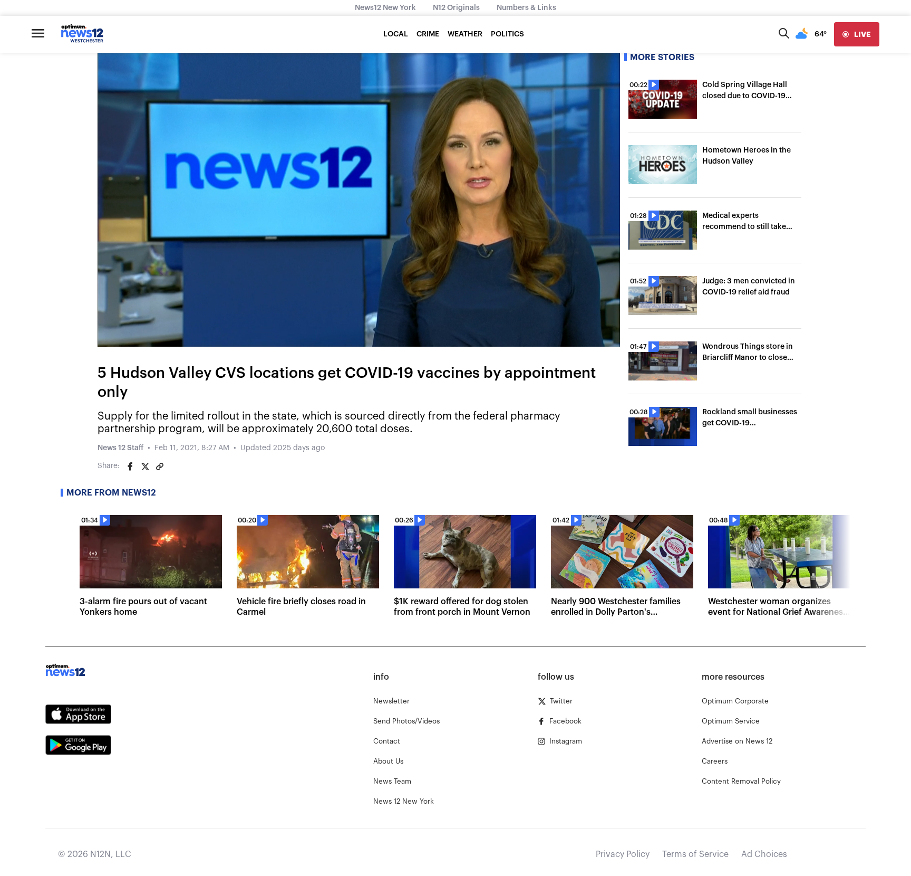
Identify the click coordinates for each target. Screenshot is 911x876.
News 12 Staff (120, 448)
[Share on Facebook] (130, 466)
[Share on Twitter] (145, 466)
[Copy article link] (160, 466)
